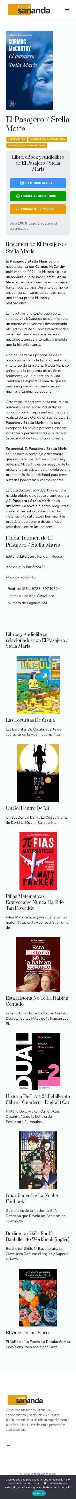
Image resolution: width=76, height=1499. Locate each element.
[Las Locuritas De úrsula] (38, 711)
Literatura (16, 139)
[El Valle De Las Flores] (38, 1323)
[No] (71, 1487)
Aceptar (39, 1493)
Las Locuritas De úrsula (30, 720)
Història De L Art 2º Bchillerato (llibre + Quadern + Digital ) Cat (38, 1099)
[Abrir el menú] (8, 1446)
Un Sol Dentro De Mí (27, 808)
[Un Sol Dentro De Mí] (38, 799)
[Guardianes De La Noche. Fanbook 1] (38, 1186)
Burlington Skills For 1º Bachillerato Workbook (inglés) (37, 1236)
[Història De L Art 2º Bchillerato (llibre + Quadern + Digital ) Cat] (38, 1087)
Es (34, 577)
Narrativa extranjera (47, 139)
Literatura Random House (41, 556)
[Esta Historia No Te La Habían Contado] (38, 989)
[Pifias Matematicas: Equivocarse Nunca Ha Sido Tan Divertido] (38, 887)
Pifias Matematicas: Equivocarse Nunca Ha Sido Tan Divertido (35, 902)
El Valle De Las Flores (28, 1333)
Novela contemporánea (26, 145)
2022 (41, 567)
